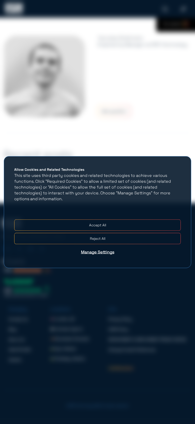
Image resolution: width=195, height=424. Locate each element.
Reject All (97, 238)
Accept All (97, 225)
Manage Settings (97, 252)
